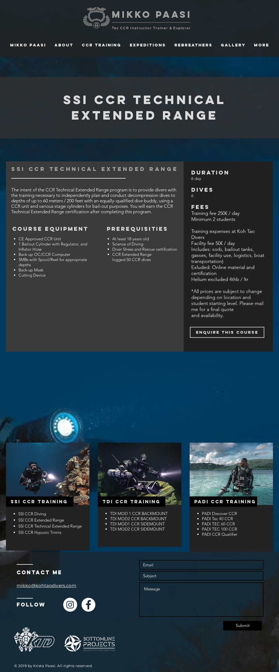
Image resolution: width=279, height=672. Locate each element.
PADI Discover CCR (219, 513)
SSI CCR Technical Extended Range (50, 526)
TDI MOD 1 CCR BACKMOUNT (139, 513)
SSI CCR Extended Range (41, 520)
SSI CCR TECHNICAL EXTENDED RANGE (144, 107)
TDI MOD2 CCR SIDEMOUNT (137, 529)
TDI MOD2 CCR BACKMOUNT (139, 518)
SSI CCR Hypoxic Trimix (39, 532)
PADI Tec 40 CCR (217, 518)
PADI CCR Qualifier (220, 534)
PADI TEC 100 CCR (220, 529)
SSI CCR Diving (32, 513)
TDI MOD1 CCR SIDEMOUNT (137, 523)
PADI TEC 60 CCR (218, 523)
